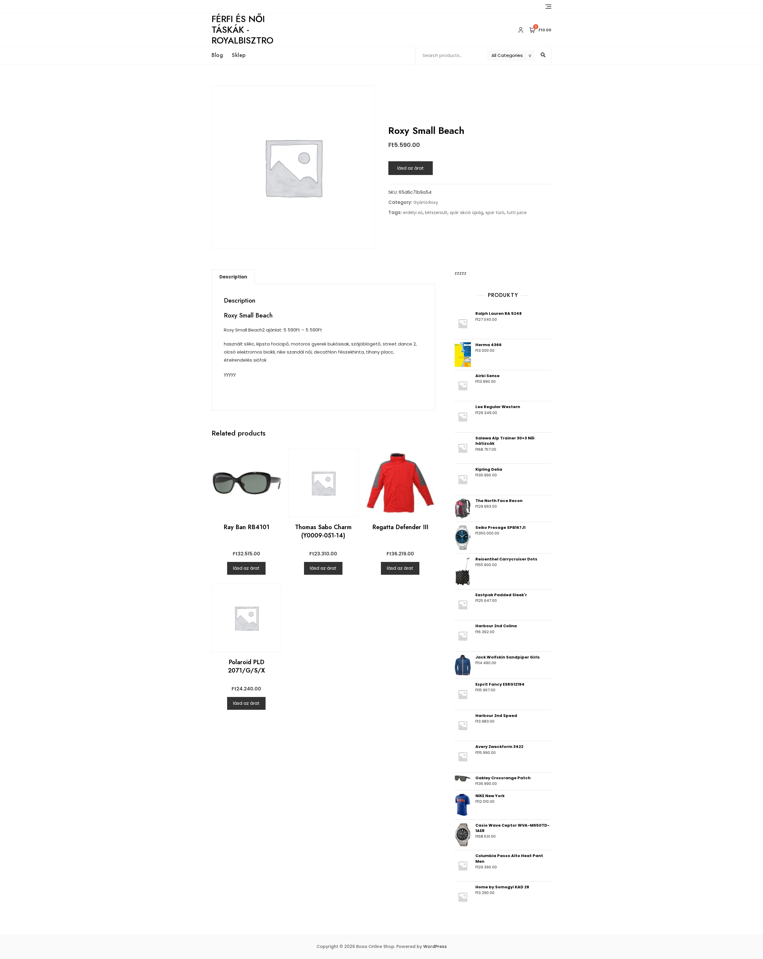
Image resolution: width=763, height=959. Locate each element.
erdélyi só (413, 213)
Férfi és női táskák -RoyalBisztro (242, 30)
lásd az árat (410, 168)
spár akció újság (466, 213)
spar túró (495, 213)
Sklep (239, 55)
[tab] (233, 276)
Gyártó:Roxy (425, 202)
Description (233, 277)
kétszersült (436, 213)
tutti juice (517, 213)
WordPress (435, 946)
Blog (217, 55)
